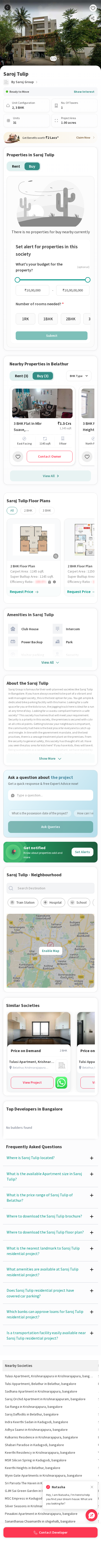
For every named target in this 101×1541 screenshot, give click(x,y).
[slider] (17, 280)
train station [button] (25, 902)
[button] (35, 581)
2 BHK (28, 510)
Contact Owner (49, 456)
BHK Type (76, 376)
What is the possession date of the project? (40, 813)
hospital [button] (56, 902)
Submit (51, 335)
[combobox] (54, 888)
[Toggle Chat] (92, 1515)
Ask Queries (50, 826)
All (12, 510)
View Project (32, 1082)
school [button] (81, 902)
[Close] (92, 1487)
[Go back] (7, 7)
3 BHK (47, 510)
